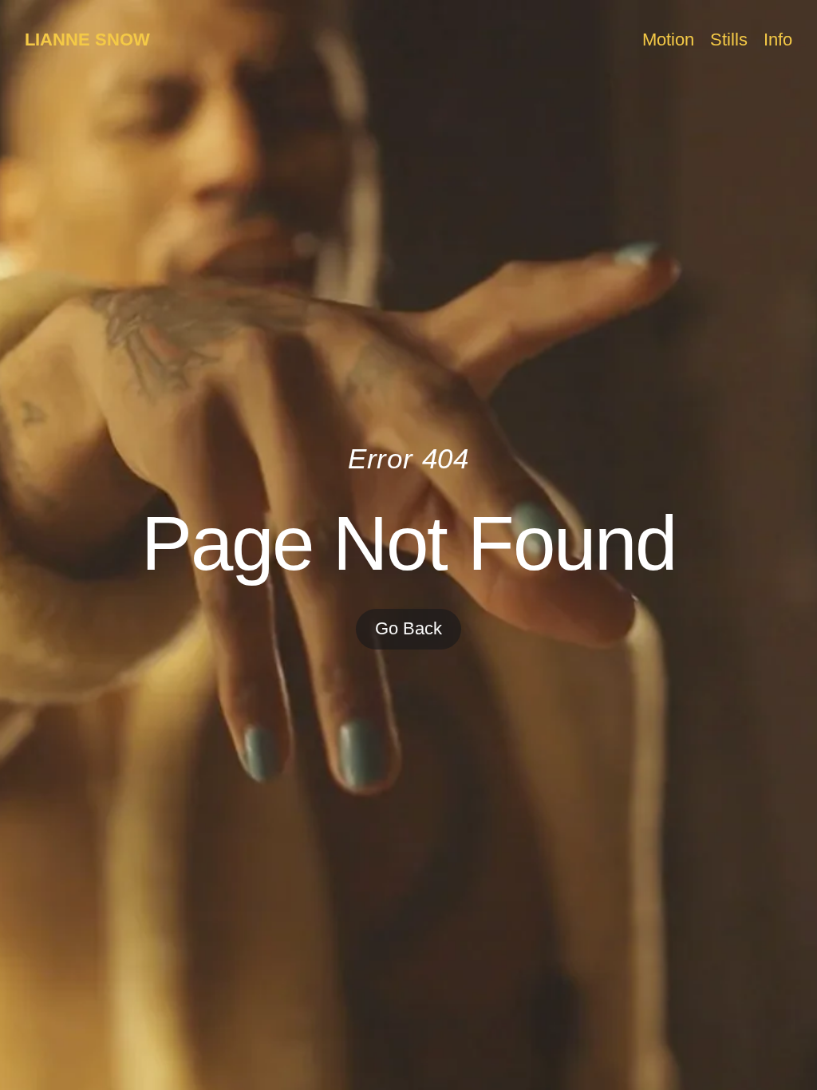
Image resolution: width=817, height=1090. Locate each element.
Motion (668, 39)
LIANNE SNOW (87, 39)
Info (778, 39)
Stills (729, 39)
